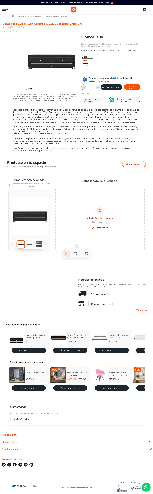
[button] (85, 63)
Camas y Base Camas (56, 16)
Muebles (22, 16)
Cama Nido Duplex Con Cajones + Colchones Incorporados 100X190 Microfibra (119, 336)
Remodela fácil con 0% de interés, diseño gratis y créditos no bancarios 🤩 (76, 2)
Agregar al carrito (111, 87)
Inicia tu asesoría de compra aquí (125, 100)
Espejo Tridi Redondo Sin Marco (77, 373)
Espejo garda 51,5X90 (36, 372)
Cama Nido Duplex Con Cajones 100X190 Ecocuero (78, 336)
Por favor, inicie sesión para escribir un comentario (33, 413)
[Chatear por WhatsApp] (146, 487)
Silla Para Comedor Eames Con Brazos (118, 373)
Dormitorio (35, 16)
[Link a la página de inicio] (13, 16)
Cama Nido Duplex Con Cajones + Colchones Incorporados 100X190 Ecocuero (36, 336)
